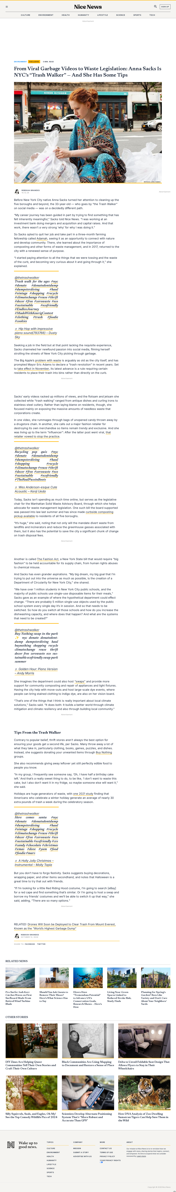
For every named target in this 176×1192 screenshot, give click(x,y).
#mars (30, 853)
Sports (50, 1172)
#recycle (52, 293)
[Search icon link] (155, 7)
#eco (55, 301)
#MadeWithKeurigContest (34, 313)
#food (54, 849)
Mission (77, 1148)
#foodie (52, 317)
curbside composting (99, 512)
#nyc (54, 281)
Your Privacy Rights (110, 1160)
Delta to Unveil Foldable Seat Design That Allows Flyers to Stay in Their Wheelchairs (144, 1065)
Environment (20, 62)
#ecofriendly (49, 305)
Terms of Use (106, 1152)
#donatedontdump (44, 285)
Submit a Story (81, 1152)
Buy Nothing (104, 752)
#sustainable (24, 305)
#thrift (53, 297)
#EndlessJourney (27, 309)
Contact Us (106, 1148)
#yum (42, 849)
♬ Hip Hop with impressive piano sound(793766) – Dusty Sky (36, 333)
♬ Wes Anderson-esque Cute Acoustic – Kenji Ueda (36, 489)
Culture (51, 1148)
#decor (19, 301)
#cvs (55, 841)
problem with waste (48, 360)
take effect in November (33, 368)
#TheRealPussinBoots (30, 479)
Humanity (52, 1160)
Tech (49, 1176)
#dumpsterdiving (27, 289)
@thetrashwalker (27, 277)
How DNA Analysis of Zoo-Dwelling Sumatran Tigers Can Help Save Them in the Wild (143, 1117)
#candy (20, 845)
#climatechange (26, 297)
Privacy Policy (107, 1156)
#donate (21, 285)
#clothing (21, 317)
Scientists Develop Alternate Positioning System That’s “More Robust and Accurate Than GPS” (87, 1117)
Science (50, 1168)
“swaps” (80, 681)
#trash (38, 317)
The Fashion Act (47, 559)
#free (29, 301)
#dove (31, 849)
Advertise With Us (82, 1156)
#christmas (50, 845)
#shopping (36, 293)
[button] (30, 944)
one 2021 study (83, 793)
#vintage (21, 293)
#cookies (21, 321)
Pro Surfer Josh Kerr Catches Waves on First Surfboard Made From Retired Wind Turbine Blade (19, 998)
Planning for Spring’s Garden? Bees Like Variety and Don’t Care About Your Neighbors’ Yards (154, 998)
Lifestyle (51, 1164)
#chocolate (33, 845)
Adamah (42, 238)
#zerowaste (42, 301)
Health (50, 1156)
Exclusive (34, 62)
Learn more (141, 1156)
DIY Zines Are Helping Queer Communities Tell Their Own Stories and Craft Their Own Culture (31, 1065)
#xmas (19, 849)
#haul (54, 289)
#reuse (42, 297)
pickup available (24, 516)
